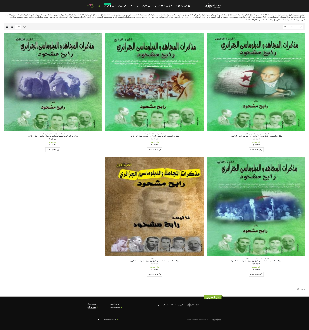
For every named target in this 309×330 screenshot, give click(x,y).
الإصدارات (156, 6)
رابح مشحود (256, 142)
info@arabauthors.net (110, 319)
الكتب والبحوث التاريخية (250, 133)
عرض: (24, 27)
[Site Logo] (213, 5)
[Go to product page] (256, 82)
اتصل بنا (159, 305)
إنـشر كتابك (107, 5)
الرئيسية (184, 6)
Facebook (98, 319)
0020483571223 (115, 307)
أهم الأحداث (131, 6)
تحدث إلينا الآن (92, 307)
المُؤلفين (144, 6)
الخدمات (165, 305)
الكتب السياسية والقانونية (262, 133)
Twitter (94, 319)
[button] (98, 6)
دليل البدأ (120, 6)
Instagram (89, 319)
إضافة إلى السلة (255, 149)
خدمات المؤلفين (171, 6)
